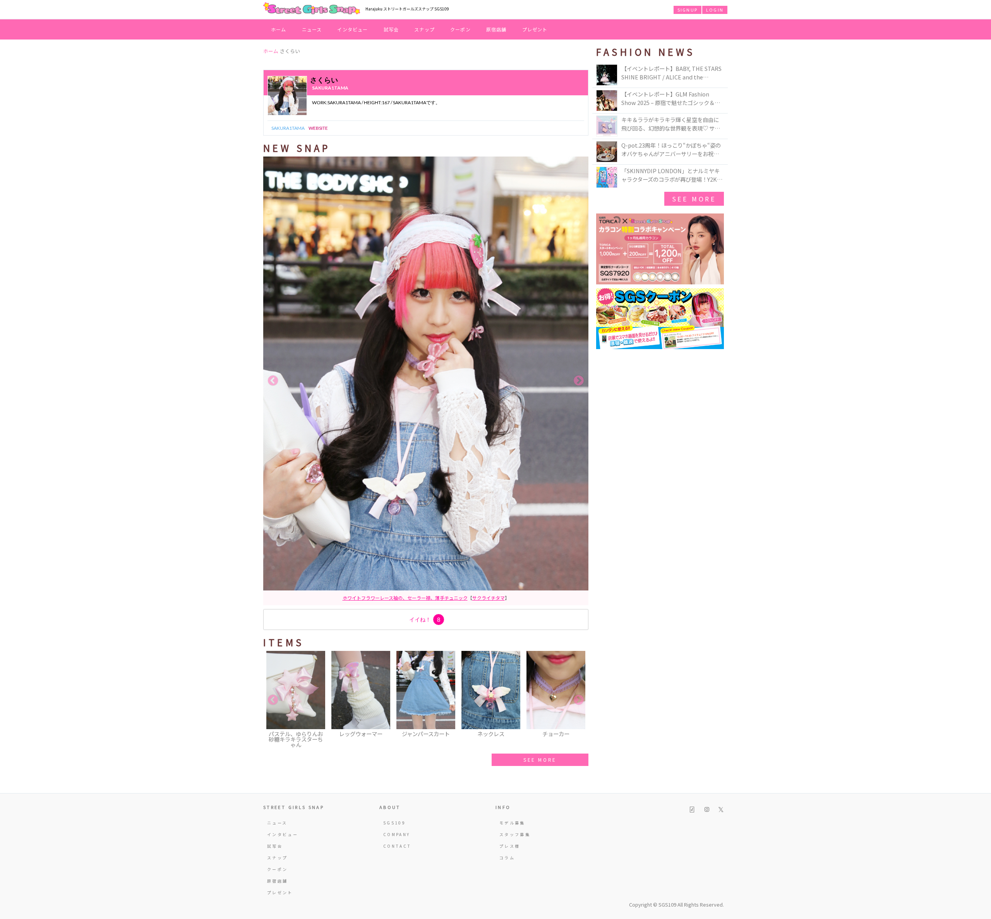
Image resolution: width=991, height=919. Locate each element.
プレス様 (509, 846)
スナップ (424, 29)
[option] (425, 381)
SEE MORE (540, 759)
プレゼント (535, 29)
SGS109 (394, 823)
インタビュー (352, 29)
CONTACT (397, 846)
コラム (507, 857)
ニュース (312, 29)
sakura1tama (330, 88)
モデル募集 (512, 823)
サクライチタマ (488, 597)
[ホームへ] (311, 9)
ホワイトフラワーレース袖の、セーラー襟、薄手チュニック (405, 597)
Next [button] (579, 381)
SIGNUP (687, 10)
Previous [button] (273, 381)
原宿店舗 (496, 29)
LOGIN (715, 10)
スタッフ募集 (514, 834)
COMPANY (396, 834)
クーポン (460, 29)
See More (694, 198)
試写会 (391, 29)
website (318, 128)
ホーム (278, 29)
